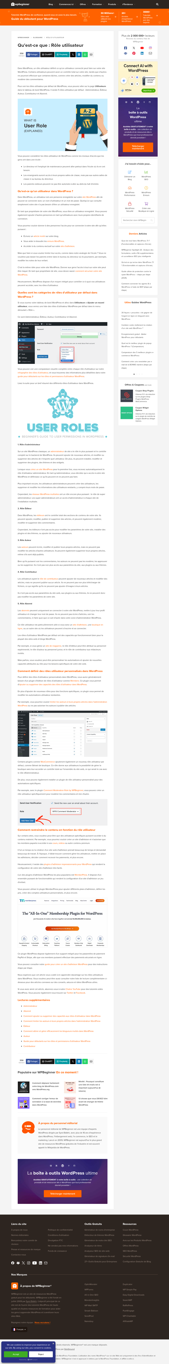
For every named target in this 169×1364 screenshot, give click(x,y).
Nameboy (88, 1321)
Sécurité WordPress (132, 1256)
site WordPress (89, 197)
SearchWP (127, 1300)
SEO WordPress (130, 1250)
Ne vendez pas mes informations (63, 1245)
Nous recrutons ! (42, 1322)
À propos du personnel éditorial (57, 1123)
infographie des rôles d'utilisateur (33, 372)
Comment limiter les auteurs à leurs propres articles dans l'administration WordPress (62, 1021)
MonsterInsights (91, 1300)
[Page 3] (139, 374)
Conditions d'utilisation (58, 1235)
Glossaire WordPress (132, 1235)
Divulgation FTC (55, 1240)
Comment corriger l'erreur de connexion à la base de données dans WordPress (46, 1101)
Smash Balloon (91, 1310)
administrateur (57, 451)
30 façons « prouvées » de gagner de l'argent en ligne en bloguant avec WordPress (136, 316)
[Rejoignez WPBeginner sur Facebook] (125, 48)
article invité (39, 236)
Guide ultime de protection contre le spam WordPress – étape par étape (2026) (136, 274)
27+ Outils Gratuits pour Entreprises (100, 1261)
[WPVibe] (138, 78)
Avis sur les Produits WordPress (137, 1240)
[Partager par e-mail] (91, 54)
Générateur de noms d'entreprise (99, 1229)
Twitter (70, 992)
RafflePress (128, 1305)
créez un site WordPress (41, 469)
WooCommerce (48, 761)
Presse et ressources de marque (26, 1249)
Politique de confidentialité (60, 1229)
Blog (51, 4)
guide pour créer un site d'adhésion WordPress (66, 964)
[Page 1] (134, 374)
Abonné (27, 1011)
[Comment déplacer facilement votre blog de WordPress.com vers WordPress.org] (24, 1087)
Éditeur (27, 1026)
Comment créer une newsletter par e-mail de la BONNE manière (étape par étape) (136, 364)
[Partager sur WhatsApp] (85, 54)
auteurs (24, 547)
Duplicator (127, 1284)
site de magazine (53, 645)
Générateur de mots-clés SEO (98, 1240)
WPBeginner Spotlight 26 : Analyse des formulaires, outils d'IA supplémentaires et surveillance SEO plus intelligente (137, 253)
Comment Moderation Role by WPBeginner (63, 790)
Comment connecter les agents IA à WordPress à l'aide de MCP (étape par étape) (136, 287)
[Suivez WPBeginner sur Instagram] (150, 48)
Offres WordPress (131, 1245)
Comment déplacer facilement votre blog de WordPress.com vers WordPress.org (45, 1086)
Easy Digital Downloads (133, 1294)
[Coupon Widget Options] (126, 413)
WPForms (88, 1289)
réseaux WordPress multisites (45, 494)
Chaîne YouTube (73, 989)
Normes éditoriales (20, 1235)
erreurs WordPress (55, 241)
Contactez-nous (18, 1254)
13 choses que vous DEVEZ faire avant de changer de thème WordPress (93, 1101)
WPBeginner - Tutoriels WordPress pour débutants (20, 4)
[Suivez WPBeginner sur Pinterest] (134, 53)
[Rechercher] (157, 4)
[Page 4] (142, 374)
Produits (112, 4)
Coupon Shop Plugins (144, 390)
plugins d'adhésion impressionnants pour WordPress (68, 864)
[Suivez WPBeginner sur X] (134, 48)
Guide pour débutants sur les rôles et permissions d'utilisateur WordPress (57, 1041)
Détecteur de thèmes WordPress (99, 1235)
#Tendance (127, 4)
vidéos (61, 843)
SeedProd (88, 1315)
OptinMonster (90, 1284)
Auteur (27, 1036)
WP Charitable (129, 1315)
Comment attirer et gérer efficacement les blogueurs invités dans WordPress (58, 1031)
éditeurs (40, 515)
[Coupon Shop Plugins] (126, 395)
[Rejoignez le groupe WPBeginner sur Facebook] (125, 53)
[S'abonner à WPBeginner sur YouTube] (142, 48)
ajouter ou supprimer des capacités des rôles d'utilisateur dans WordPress (53, 684)
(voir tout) (148, 385)
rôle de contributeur (49, 578)
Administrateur (30, 1006)
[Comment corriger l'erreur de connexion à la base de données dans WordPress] (24, 1103)
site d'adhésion (67, 246)
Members (74, 680)
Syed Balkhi (31, 1301)
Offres (83, 4)
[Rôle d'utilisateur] (73, 54)
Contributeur (29, 1046)
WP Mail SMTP (91, 1305)
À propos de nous (19, 1229)
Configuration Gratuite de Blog (137, 1261)
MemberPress (81, 874)
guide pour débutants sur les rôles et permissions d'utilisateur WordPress (51, 376)
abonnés (25, 610)
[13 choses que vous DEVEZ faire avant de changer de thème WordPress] (70, 1103)
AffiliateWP (128, 1321)
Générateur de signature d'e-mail (99, 1256)
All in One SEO (91, 1294)
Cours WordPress (130, 1229)
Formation (97, 4)
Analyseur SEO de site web (96, 1250)
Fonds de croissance (57, 1250)
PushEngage (128, 1310)
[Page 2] (136, 374)
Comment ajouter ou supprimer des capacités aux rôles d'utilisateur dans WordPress (62, 1016)
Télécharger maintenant (62, 1193)
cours (54, 843)
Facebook (80, 992)
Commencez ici (66, 4)
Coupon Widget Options (142, 409)
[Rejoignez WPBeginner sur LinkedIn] (142, 53)
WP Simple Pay (130, 1289)
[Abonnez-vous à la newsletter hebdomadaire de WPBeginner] (150, 53)
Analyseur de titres (93, 1245)
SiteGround (69, 1349)
